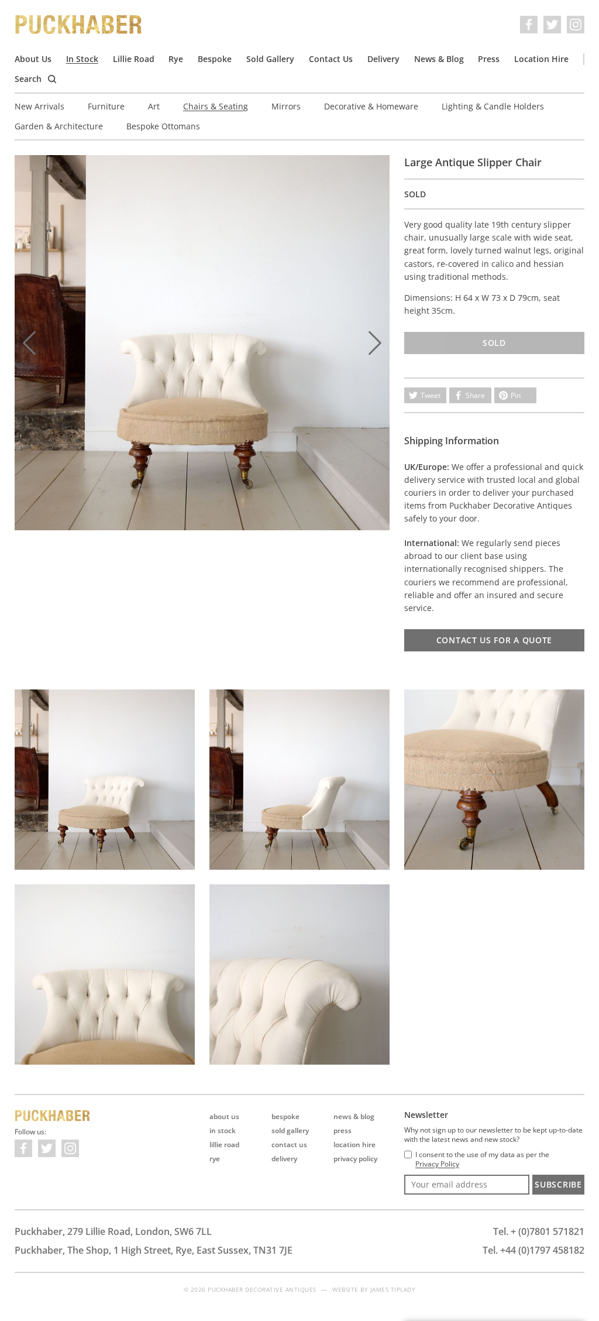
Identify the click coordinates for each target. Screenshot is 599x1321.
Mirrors (286, 106)
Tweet (430, 395)
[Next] (375, 343)
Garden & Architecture (59, 126)
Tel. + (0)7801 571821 (538, 1231)
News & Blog (439, 58)
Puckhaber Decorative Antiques (79, 25)
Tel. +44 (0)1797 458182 (533, 1250)
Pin (516, 395)
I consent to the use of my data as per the (482, 1159)
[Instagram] (575, 24)
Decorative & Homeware (371, 106)
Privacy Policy (355, 1159)
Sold (494, 342)
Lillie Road (133, 58)
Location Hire (541, 58)
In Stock (82, 58)
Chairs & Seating (215, 106)
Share (475, 395)
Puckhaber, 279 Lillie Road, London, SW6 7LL (113, 1231)
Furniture (106, 106)
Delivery (383, 58)
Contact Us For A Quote (494, 640)
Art (154, 106)
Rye (175, 58)
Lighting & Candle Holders (493, 106)
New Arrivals (39, 106)
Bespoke (215, 58)
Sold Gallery (270, 58)
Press (489, 58)
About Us (33, 58)
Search (29, 78)
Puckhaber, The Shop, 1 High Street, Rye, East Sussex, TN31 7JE (153, 1250)
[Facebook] (529, 24)
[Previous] (29, 343)
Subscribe (558, 1184)
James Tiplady (393, 1289)
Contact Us (331, 58)
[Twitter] (552, 24)
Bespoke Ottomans (163, 126)
